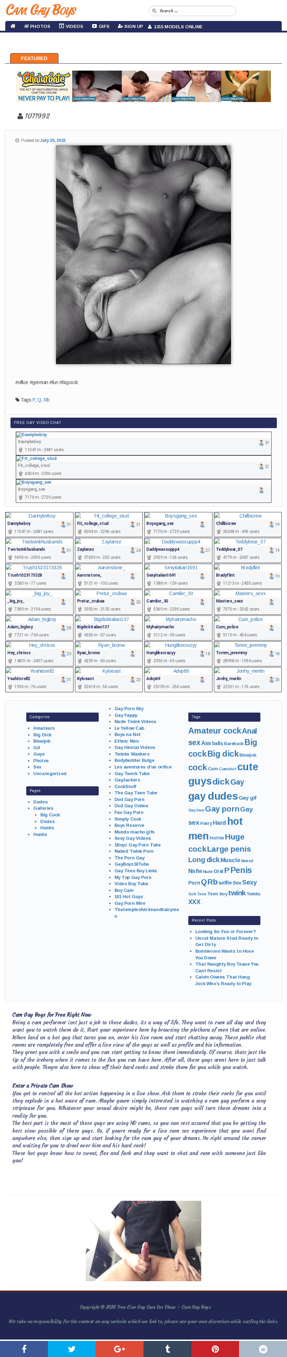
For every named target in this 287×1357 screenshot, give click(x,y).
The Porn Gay (129, 857)
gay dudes (213, 796)
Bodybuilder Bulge (134, 760)
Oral (218, 871)
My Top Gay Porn (133, 877)
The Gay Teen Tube (136, 792)
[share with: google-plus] (120, 1349)
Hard (219, 823)
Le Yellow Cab (129, 728)
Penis (241, 870)
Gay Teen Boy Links (135, 870)
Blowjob (41, 741)
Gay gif (248, 798)
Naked (247, 861)
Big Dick (42, 734)
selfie (225, 883)
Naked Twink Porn (134, 851)
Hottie (217, 837)
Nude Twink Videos (135, 721)
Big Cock (50, 814)
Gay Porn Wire (130, 903)
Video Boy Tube (131, 883)
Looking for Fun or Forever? (225, 931)
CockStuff (125, 786)
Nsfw (195, 871)
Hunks (47, 827)
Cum (213, 768)
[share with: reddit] (263, 1349)
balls (217, 743)
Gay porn (222, 808)
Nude (207, 871)
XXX (194, 901)
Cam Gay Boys (40, 10)
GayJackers (127, 779)
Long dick (203, 860)
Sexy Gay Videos (132, 838)
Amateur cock (214, 730)
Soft (192, 894)
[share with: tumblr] (167, 1349)
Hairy (206, 823)
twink (237, 893)
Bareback (234, 743)
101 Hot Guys (128, 896)
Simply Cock (127, 819)
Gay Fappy (125, 715)
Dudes (40, 801)
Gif (36, 747)
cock (197, 767)
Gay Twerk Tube (132, 773)
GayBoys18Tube (131, 864)
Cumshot (227, 769)
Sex (37, 767)
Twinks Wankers (132, 754)
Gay (237, 782)
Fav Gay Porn (129, 812)
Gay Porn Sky (129, 708)
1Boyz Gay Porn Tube (137, 844)
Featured (34, 58)
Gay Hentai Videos (134, 747)
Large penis (229, 849)
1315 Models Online (177, 26)
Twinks (253, 894)
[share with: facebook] (24, 1349)
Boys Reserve (129, 825)
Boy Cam (124, 890)
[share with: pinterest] (215, 1349)
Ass (206, 743)
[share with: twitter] (72, 1349)
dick (220, 781)
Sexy (249, 882)
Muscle (230, 860)
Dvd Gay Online (131, 805)
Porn (194, 883)
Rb (47, 400)
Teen (201, 894)
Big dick (223, 753)
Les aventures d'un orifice (143, 767)
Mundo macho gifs (134, 832)
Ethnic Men (126, 741)
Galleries (43, 808)
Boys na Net (127, 734)
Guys (38, 754)
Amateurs (44, 728)
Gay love (196, 810)
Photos (41, 760)
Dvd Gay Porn (129, 799)
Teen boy (217, 893)
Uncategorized (49, 773)
